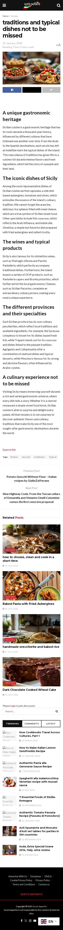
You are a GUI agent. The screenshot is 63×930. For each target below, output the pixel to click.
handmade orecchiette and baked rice (31, 646)
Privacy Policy (43, 880)
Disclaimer (35, 876)
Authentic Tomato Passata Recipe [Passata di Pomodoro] (39, 814)
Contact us (44, 884)
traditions (39, 457)
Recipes (14, 16)
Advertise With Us (17, 876)
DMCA (48, 876)
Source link (9, 449)
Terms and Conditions (23, 884)
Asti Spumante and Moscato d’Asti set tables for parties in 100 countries (39, 831)
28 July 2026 (11, 609)
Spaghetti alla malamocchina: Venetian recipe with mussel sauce (39, 782)
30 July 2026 (11, 566)
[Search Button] (56, 711)
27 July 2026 (11, 652)
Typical (53, 457)
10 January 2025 (13, 43)
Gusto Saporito (40, 906)
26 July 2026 (11, 695)
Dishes (14, 457)
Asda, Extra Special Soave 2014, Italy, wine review (36, 848)
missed (26, 457)
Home (6, 16)
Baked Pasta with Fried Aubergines (28, 603)
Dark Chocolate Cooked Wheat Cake (29, 689)
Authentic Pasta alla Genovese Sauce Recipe (35, 764)
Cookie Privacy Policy (21, 880)
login (13, 705)
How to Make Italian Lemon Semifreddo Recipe (37, 749)
